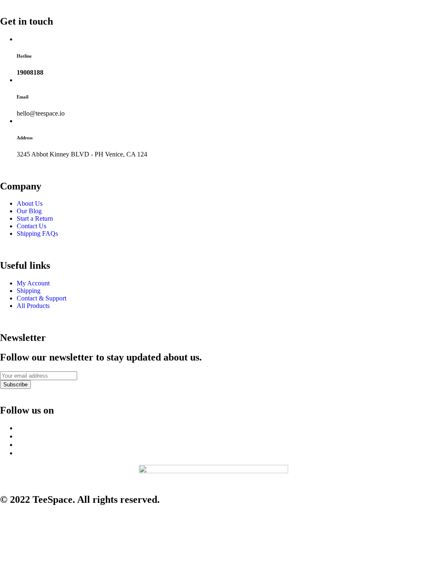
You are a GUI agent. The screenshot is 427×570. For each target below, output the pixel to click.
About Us (30, 203)
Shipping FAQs (37, 233)
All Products (33, 305)
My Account (33, 283)
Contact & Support (41, 298)
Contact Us (31, 226)
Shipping (28, 290)
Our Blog (29, 210)
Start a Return (35, 218)
